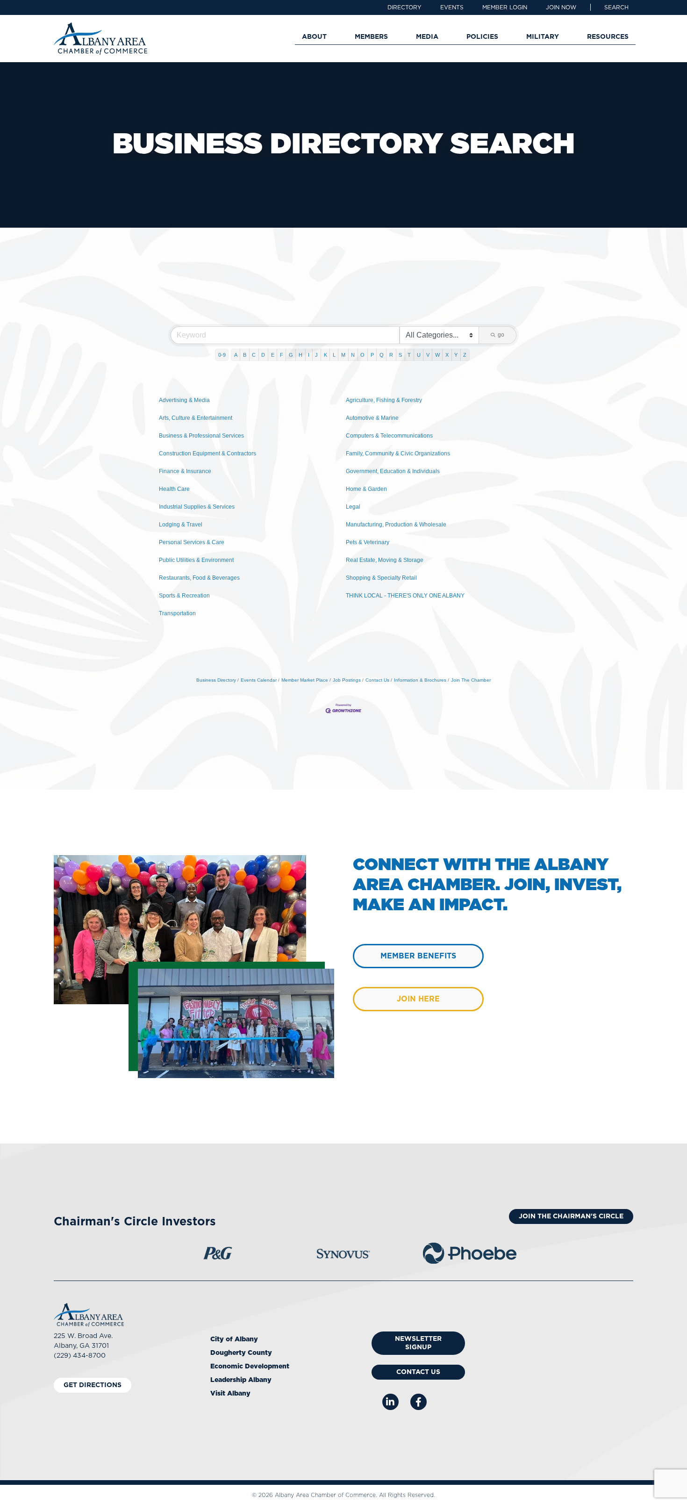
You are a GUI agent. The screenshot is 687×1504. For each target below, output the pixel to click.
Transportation (177, 613)
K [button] (325, 355)
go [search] (501, 334)
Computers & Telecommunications (389, 435)
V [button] (427, 355)
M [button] (343, 355)
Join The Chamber (471, 680)
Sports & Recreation (184, 595)
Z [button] (464, 355)
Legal (353, 507)
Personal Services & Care (191, 542)
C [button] (254, 355)
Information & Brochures (420, 680)
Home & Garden (366, 489)
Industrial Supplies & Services (197, 507)
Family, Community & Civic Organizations (398, 453)
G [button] (291, 355)
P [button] (372, 355)
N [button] (353, 355)
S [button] (400, 355)
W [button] (437, 355)
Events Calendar (259, 680)
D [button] (263, 355)
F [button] (281, 355)
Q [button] (381, 355)
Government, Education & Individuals (393, 471)
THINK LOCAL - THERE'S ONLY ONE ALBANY (405, 595)
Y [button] (456, 355)
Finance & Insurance (185, 471)
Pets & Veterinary (367, 542)
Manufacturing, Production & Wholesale (396, 524)
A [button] (235, 355)
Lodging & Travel (180, 524)
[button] (616, 7)
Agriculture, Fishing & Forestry (384, 400)
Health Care (174, 489)
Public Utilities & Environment (196, 560)
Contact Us (377, 680)
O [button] (362, 355)
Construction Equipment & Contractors (207, 453)
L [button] (334, 355)
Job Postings (347, 680)
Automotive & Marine (372, 418)
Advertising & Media (184, 400)
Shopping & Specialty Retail (381, 578)
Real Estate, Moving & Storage (384, 560)
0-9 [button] (222, 355)
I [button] (308, 355)
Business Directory (216, 680)
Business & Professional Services (201, 435)
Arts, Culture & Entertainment (195, 418)
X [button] (447, 355)
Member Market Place (304, 680)
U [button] (419, 355)
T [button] (409, 355)
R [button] (391, 355)
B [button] (244, 355)
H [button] (300, 355)
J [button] (316, 355)
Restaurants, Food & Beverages (199, 578)
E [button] (272, 355)
